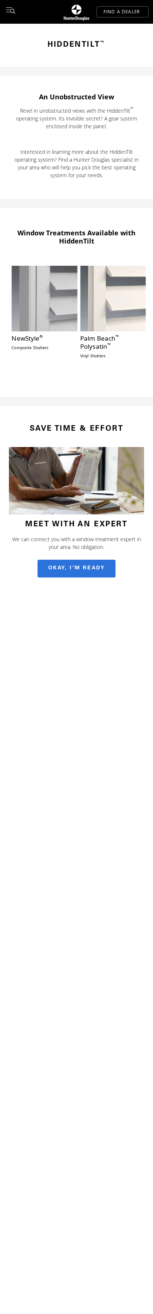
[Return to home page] (76, 11)
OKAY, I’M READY (76, 568)
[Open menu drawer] (10, 11)
